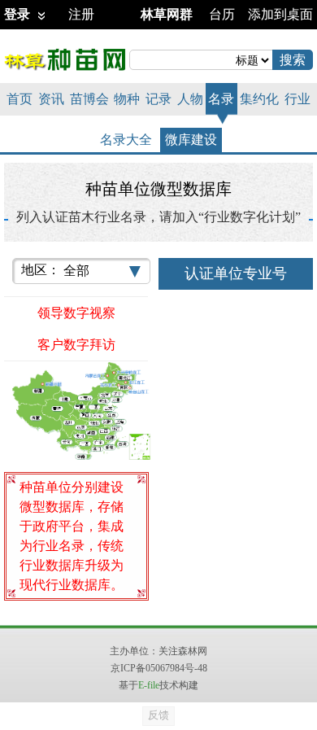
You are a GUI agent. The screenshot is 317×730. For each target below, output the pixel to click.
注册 (81, 14)
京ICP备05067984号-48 (159, 668)
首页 (20, 99)
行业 (297, 99)
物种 (127, 99)
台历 (222, 14)
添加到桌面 (280, 14)
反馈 (158, 715)
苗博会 (89, 99)
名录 (221, 99)
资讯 (51, 99)
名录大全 (126, 139)
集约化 (259, 99)
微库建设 (191, 139)
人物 (190, 99)
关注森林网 (182, 651)
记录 (158, 99)
